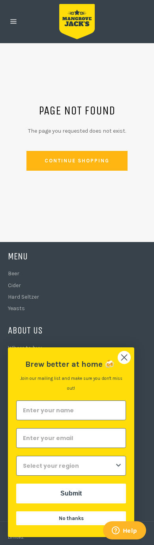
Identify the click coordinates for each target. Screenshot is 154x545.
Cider (14, 285)
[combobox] (69, 465)
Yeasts (16, 308)
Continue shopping (77, 161)
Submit (71, 493)
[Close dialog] (124, 357)
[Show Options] (118, 465)
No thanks (71, 518)
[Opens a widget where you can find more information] (124, 531)
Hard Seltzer (23, 296)
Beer (13, 273)
